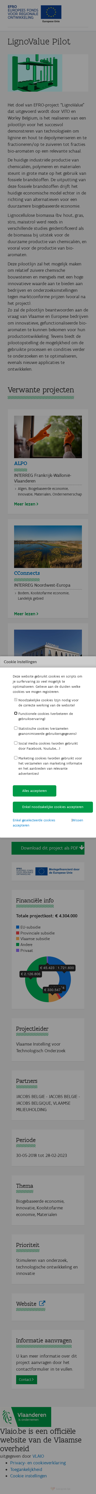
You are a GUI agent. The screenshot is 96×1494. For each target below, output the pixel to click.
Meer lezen (24, 504)
